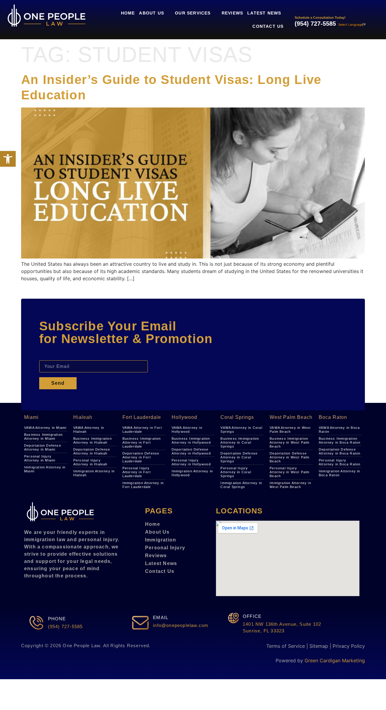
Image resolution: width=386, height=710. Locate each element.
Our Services (192, 13)
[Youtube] (67, 590)
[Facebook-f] (29, 590)
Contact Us (267, 26)
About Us (151, 13)
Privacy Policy (349, 646)
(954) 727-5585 (315, 23)
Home (128, 13)
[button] (8, 159)
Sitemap (318, 646)
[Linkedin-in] (38, 590)
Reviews (232, 13)
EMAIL (160, 617)
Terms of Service (285, 646)
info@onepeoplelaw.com (180, 625)
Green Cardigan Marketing (335, 660)
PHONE (57, 618)
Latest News (264, 13)
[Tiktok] (58, 590)
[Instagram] (48, 590)
